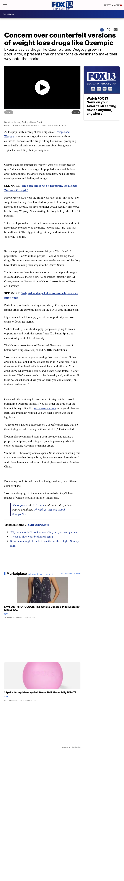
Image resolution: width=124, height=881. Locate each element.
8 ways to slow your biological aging (31, 536)
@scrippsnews (20, 505)
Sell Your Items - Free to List (41, 574)
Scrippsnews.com (38, 524)
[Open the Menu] (5, 5)
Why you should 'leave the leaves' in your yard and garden (43, 532)
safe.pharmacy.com (45, 408)
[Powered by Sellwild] (76, 747)
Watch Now (112, 5)
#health (38, 509)
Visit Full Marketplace (70, 573)
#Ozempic (38, 505)
